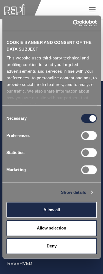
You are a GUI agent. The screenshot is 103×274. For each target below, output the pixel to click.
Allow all (51, 209)
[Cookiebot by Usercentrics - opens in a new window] (73, 23)
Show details (73, 192)
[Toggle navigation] (92, 9)
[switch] (89, 135)
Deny (52, 246)
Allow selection (51, 228)
